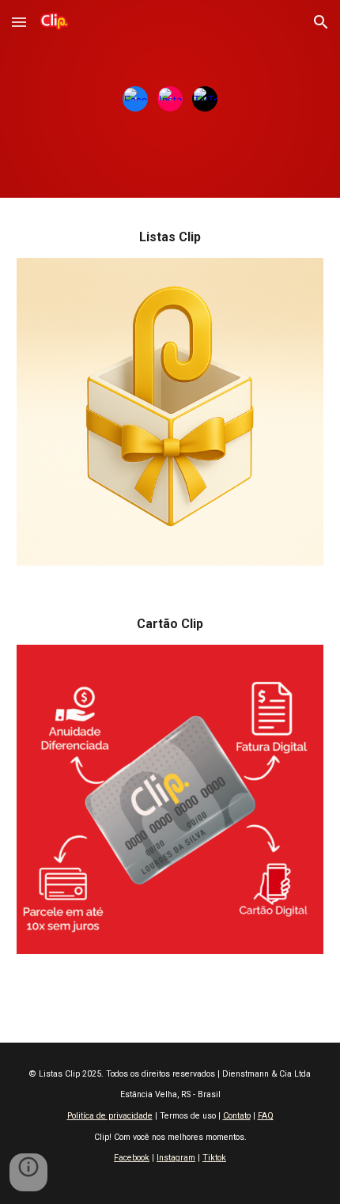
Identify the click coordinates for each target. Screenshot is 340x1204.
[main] (170, 237)
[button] (19, 22)
